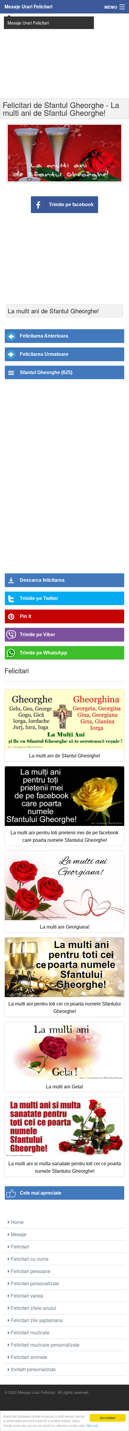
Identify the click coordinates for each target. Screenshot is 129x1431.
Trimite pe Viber (37, 634)
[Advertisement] (65, 55)
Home (17, 1222)
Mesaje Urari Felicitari (28, 6)
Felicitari (19, 1246)
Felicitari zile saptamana (36, 1320)
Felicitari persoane (30, 1271)
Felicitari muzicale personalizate (45, 1344)
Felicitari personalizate (34, 1283)
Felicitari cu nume (29, 1258)
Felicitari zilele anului (33, 1307)
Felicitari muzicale (30, 1332)
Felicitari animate (28, 1356)
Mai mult (92, 1425)
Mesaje (18, 1234)
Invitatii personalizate (33, 1369)
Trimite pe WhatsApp (43, 652)
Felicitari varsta (26, 1295)
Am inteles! (108, 1417)
